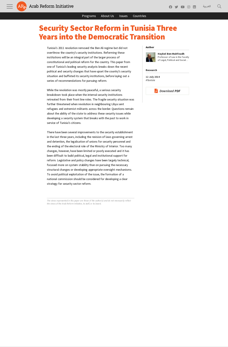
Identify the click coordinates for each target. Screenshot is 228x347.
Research (151, 70)
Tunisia (150, 80)
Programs (89, 16)
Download (170, 91)
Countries (139, 16)
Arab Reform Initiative (45, 6)
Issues (123, 16)
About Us (107, 16)
